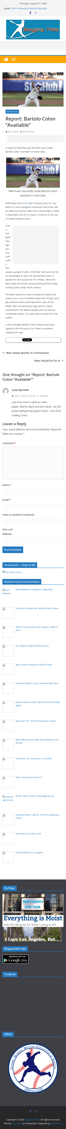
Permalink (44, 395)
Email (6, 500)
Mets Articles (12, 112)
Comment (9, 443)
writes (25, 203)
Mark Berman (28, 131)
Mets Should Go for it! (47, 360)
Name (7, 485)
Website (7, 534)
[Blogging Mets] (6, 59)
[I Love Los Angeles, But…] (32, 928)
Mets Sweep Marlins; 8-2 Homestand (27, 353)
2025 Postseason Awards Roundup (29, 8)
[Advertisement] (36, 139)
